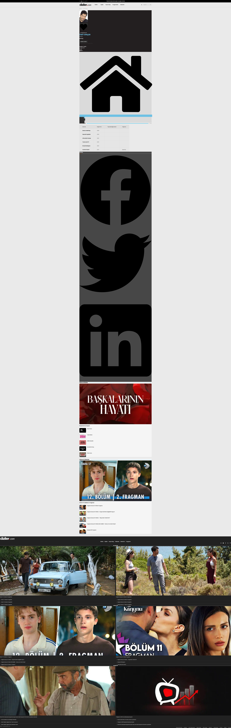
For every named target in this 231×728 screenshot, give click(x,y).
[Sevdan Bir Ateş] (82, 448)
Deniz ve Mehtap (86, 130)
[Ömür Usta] (82, 454)
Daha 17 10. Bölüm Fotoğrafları (6, 602)
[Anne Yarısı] (82, 430)
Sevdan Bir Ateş (90, 447)
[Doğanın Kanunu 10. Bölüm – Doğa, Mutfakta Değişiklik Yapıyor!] (82, 513)
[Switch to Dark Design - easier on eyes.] (141, 4)
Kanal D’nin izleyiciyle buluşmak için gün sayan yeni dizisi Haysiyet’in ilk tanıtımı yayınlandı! (134, 724)
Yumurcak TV (85, 142)
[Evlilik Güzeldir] (82, 442)
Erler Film (124, 149)
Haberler (122, 4)
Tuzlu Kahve (89, 434)
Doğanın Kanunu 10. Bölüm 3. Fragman (8, 664)
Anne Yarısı (89, 428)
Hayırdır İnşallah (86, 134)
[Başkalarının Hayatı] (115, 404)
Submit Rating (83, 41)
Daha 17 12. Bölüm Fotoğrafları (6, 597)
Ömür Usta (89, 453)
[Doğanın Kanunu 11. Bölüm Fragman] (82, 507)
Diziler (96, 4)
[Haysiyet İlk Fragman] (82, 531)
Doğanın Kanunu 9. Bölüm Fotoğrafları (124, 599)
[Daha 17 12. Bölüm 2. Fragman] (115, 480)
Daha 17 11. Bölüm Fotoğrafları (6, 599)
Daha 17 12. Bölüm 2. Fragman (86, 502)
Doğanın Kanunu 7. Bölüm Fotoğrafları (124, 604)
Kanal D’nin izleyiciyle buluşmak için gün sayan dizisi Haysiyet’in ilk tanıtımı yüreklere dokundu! (18, 717)
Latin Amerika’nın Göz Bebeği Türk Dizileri (8, 719)
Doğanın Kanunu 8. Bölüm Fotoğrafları (124, 602)
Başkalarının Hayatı (84, 425)
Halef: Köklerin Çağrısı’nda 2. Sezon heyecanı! (9, 722)
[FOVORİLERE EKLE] (83, 24)
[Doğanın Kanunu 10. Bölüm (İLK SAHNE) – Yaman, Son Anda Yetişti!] (82, 525)
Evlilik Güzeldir (90, 441)
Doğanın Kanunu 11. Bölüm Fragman (95, 505)
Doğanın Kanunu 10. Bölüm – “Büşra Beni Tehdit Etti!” (98, 517)
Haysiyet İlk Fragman (91, 530)
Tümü (150, 123)
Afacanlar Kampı (86, 138)
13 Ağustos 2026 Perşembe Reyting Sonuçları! (125, 722)
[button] (115, 190)
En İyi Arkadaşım (86, 145)
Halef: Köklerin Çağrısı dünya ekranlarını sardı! (9, 724)
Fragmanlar (115, 4)
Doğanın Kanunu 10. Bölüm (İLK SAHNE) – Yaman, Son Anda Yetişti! (101, 524)
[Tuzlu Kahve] (82, 436)
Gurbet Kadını (85, 149)
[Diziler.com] (85, 4)
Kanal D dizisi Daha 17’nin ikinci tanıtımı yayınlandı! (126, 719)
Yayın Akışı (108, 4)
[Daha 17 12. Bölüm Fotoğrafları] (57, 571)
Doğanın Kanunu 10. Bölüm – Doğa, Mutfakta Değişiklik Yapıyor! (101, 511)
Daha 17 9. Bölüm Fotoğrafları (6, 604)
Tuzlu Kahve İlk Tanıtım (121, 664)
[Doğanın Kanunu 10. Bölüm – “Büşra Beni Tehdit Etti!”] (82, 519)
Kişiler (102, 4)
